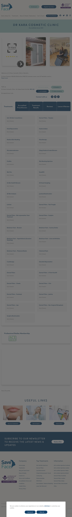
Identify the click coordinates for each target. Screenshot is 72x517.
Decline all (30, 512)
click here (47, 506)
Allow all (42, 512)
